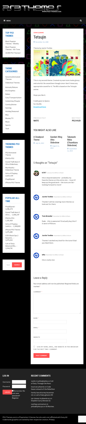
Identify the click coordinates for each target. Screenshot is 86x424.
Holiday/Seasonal (12, 111)
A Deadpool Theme (38, 138)
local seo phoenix (37, 387)
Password (6, 386)
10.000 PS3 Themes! (12, 53)
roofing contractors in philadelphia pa (39, 405)
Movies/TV (9, 118)
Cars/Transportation (13, 97)
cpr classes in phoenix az (40, 398)
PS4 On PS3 (9, 158)
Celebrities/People (12, 101)
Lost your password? (16, 394)
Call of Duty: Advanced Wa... (10, 244)
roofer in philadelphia (39, 381)
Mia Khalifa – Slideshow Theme (12, 168)
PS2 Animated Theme (10, 153)
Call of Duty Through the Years (42, 382)
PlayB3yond (9, 179)
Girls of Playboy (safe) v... (11, 225)
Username (6, 382)
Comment (37, 292)
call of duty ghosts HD (44, 395)
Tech (7, 128)
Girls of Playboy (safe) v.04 (11, 174)
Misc (7, 115)
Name (36, 318)
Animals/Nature (11, 87)
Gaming (8, 108)
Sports (8, 125)
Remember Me (19, 391)
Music (7, 122)
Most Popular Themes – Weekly (12, 42)
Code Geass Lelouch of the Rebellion (43, 388)
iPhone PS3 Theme (12, 182)
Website (36, 337)
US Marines (50, 406)
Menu (8, 20)
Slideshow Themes (12, 83)
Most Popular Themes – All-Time (12, 48)
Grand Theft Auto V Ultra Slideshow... (12, 163)
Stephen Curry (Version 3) (40, 400)
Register (15, 398)
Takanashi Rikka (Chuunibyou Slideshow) (72, 141)
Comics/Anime (38, 33)
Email (36, 328)
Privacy (52, 419)
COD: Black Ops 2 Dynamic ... (11, 236)
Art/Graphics (10, 90)
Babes (7, 94)
